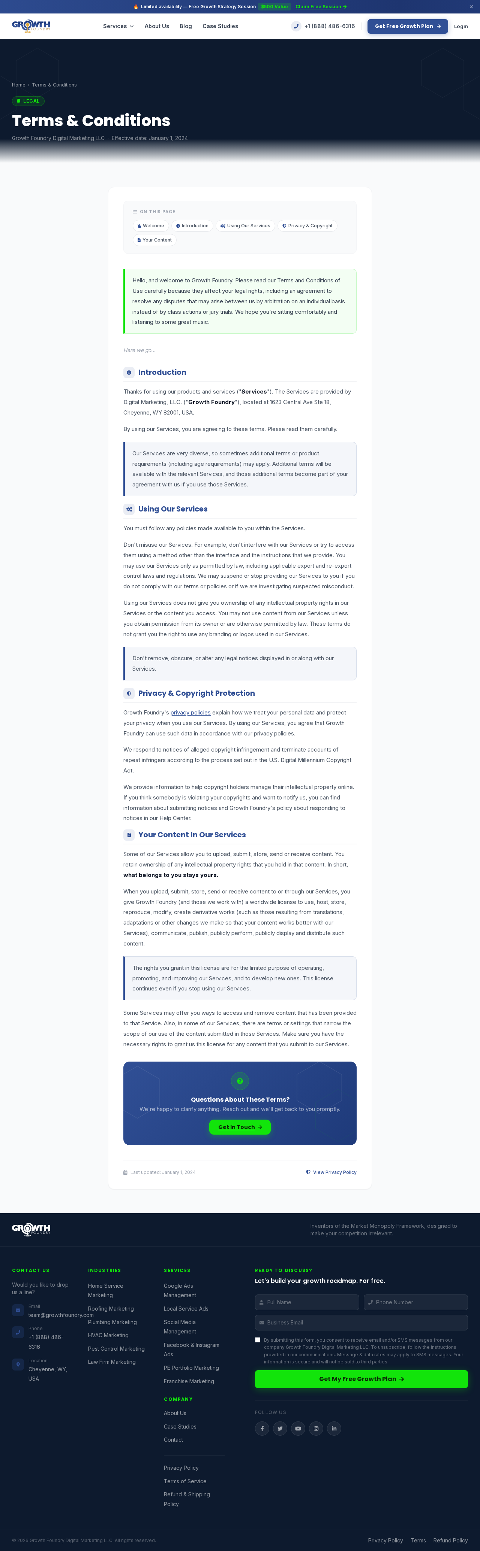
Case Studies (220, 26)
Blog (186, 26)
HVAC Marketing (108, 1335)
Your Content (157, 240)
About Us (157, 26)
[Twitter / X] (280, 1428)
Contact (173, 1439)
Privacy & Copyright (310, 225)
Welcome (153, 225)
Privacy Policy (181, 1468)
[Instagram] (316, 1428)
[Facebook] (262, 1428)
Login (461, 26)
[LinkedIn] (334, 1428)
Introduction (195, 225)
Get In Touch (236, 1127)
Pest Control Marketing (116, 1348)
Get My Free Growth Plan (357, 1379)
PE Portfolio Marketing (191, 1368)
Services (115, 26)
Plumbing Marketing (112, 1322)
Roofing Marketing (111, 1308)
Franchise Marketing (189, 1381)
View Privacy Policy (334, 1172)
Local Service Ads (186, 1308)
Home (19, 85)
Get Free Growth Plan (405, 26)
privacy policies (191, 712)
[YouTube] (298, 1428)
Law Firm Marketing (112, 1362)
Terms (418, 1541)
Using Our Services (248, 225)
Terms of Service (185, 1481)
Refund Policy (451, 1541)
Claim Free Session (318, 6)
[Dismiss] (471, 7)
